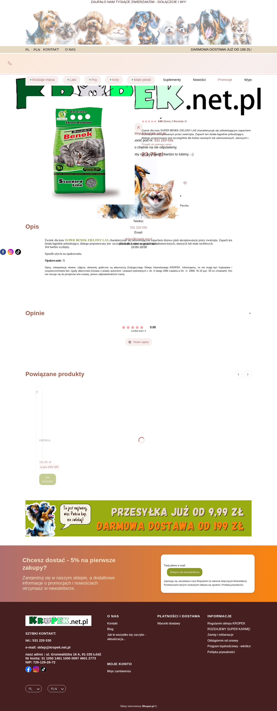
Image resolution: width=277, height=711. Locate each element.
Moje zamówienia (119, 671)
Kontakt (112, 623)
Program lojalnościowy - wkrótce (229, 646)
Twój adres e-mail (174, 565)
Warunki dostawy (168, 623)
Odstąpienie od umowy (222, 640)
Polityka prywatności (221, 652)
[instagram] (11, 252)
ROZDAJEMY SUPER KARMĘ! (228, 629)
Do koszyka (47, 479)
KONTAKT (51, 49)
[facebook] (3, 252)
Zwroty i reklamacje (220, 634)
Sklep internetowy (137, 706)
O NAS (70, 49)
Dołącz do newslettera (184, 572)
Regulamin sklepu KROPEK (226, 623)
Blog (110, 629)
